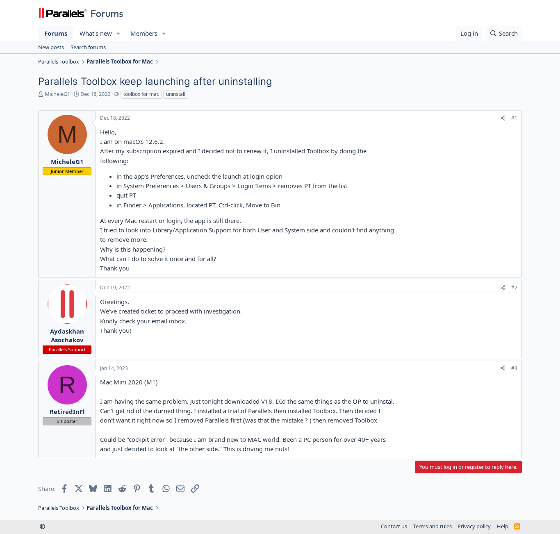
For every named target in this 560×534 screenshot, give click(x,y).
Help (502, 526)
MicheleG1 (57, 94)
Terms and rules (432, 526)
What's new (96, 33)
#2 (514, 287)
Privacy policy (474, 526)
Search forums (88, 47)
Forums (55, 33)
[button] (118, 33)
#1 (514, 117)
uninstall (175, 94)
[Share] (503, 118)
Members (143, 33)
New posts (51, 47)
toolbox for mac (141, 94)
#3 (514, 368)
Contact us (394, 526)
